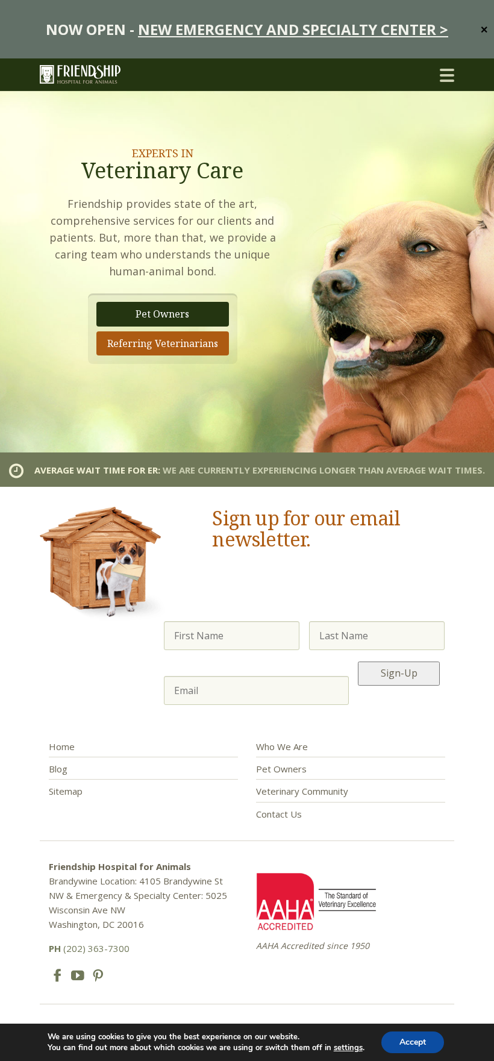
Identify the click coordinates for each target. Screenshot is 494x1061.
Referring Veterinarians (162, 343)
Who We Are (282, 746)
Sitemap (66, 791)
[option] (247, 271)
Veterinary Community (302, 791)
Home (62, 746)
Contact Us (279, 814)
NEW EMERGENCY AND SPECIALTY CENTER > (293, 29)
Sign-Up (399, 673)
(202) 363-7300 (89, 948)
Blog (58, 769)
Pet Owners (162, 314)
